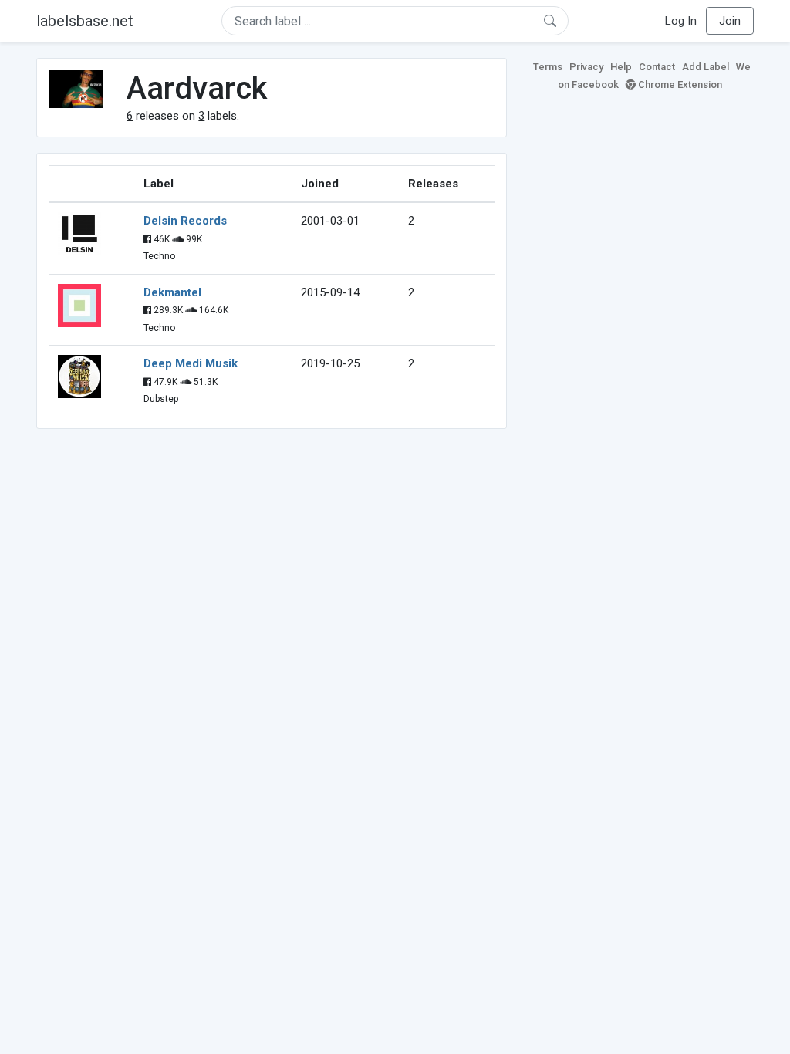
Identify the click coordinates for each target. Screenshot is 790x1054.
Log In (681, 21)
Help (621, 67)
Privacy (586, 67)
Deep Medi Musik (190, 363)
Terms (547, 67)
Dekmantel (172, 292)
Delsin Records (185, 221)
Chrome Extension (679, 84)
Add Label (705, 67)
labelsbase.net (84, 21)
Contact (657, 67)
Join (730, 21)
